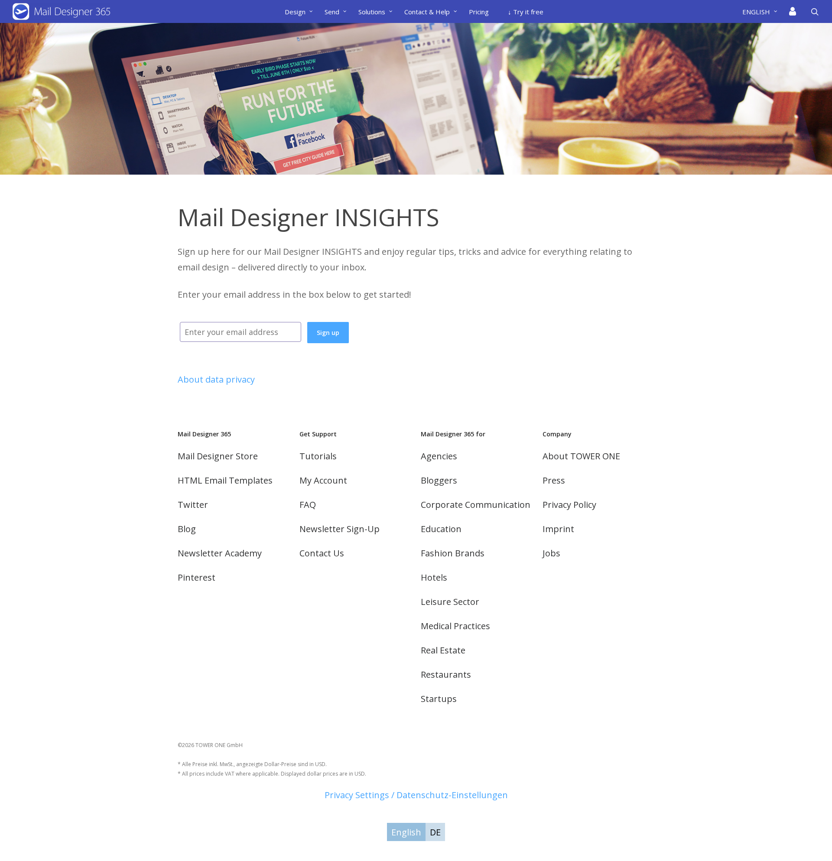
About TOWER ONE (581, 456)
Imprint (558, 529)
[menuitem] (763, 12)
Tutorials (318, 456)
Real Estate (443, 650)
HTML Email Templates (225, 480)
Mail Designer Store (218, 456)
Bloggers (439, 480)
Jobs (551, 553)
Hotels (434, 577)
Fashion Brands (452, 553)
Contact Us (321, 553)
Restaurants (446, 674)
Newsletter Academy (220, 553)
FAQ (307, 504)
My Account (323, 480)
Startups (439, 699)
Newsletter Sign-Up (339, 529)
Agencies (439, 456)
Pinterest (196, 577)
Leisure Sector (450, 602)
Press (554, 480)
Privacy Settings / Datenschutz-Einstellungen (416, 795)
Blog (187, 529)
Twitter (193, 504)
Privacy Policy (569, 504)
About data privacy (216, 379)
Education (441, 529)
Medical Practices (455, 626)
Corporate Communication (475, 504)
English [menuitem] (406, 832)
